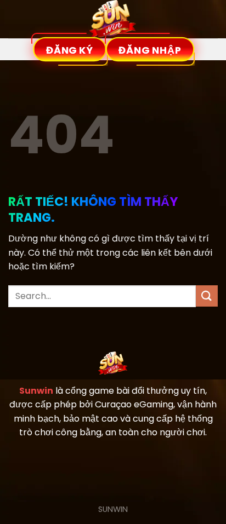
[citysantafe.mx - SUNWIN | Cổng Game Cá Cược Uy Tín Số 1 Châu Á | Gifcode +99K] (113, 19)
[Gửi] (207, 296)
